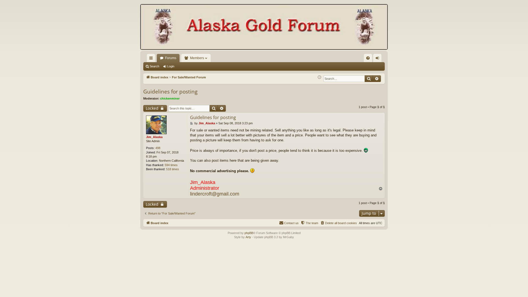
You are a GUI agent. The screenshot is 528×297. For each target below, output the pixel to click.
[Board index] (264, 27)
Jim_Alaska (154, 137)
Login (170, 66)
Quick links (152, 59)
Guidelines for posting (170, 91)
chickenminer (170, 98)
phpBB (248, 233)
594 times (171, 165)
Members (197, 58)
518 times (172, 169)
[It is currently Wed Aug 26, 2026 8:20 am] (319, 77)
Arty (248, 237)
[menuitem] (368, 58)
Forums (170, 58)
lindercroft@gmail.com (214, 194)
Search (154, 66)
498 (157, 148)
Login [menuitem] (378, 59)
